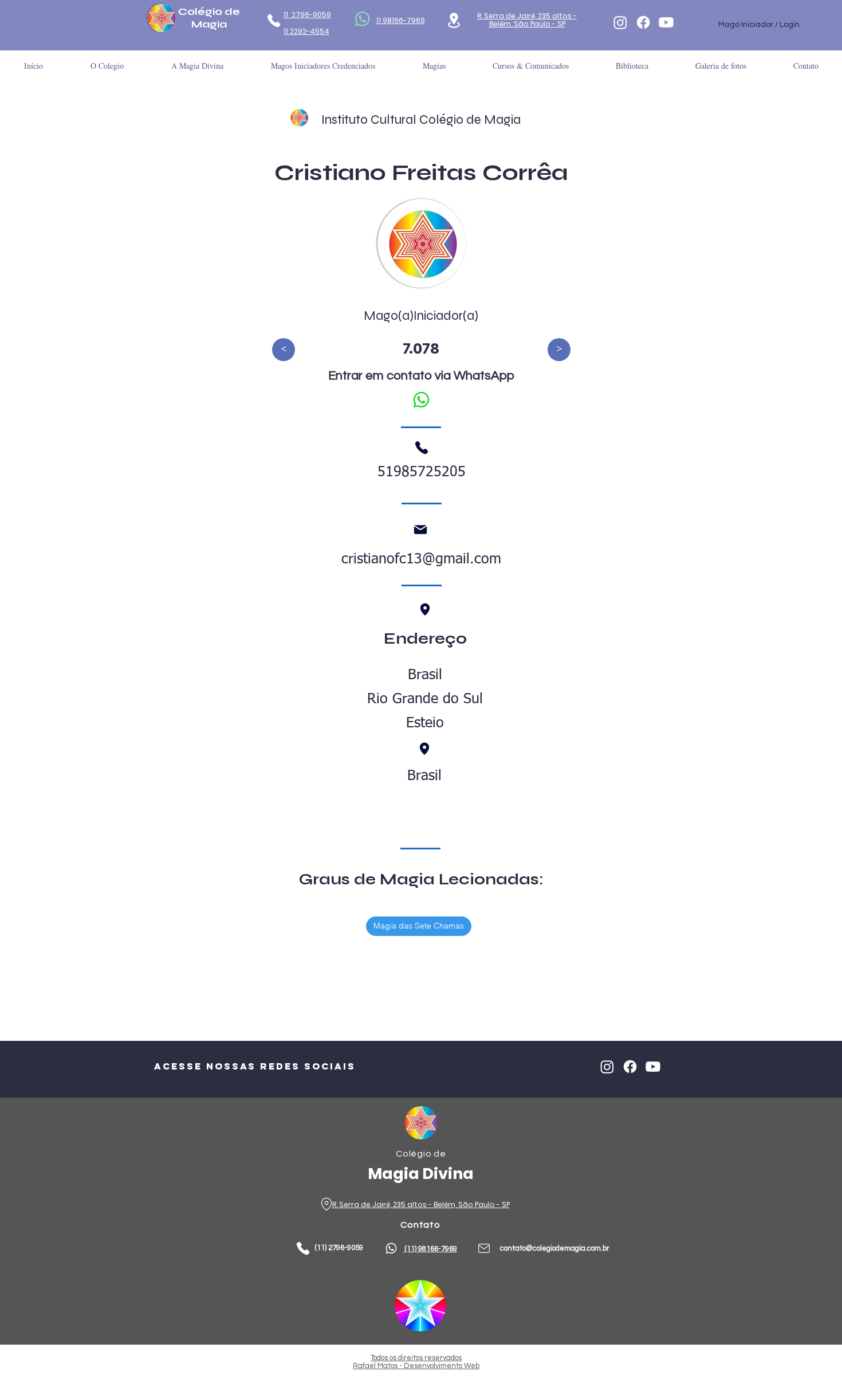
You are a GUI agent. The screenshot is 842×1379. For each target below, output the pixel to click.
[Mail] (420, 529)
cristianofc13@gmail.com (421, 560)
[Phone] (273, 20)
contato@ (516, 1248)
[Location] (454, 20)
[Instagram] (620, 22)
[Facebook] (643, 22)
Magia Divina (421, 1173)
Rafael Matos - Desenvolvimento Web (416, 1366)
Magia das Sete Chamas (418, 925)
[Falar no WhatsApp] (421, 399)
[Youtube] (666, 22)
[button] (632, 66)
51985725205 (421, 472)
